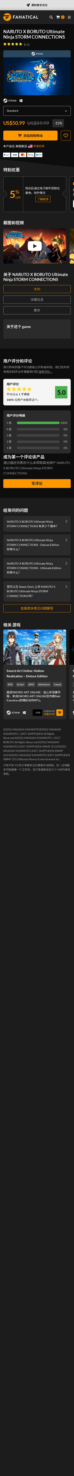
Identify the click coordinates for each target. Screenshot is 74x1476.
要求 (37, 310)
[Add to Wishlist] (66, 135)
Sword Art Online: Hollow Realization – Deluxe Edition (27, 673)
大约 (37, 289)
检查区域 (39, 146)
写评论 (37, 483)
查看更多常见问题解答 (37, 608)
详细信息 (37, 299)
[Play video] (35, 246)
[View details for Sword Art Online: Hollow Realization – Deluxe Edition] (34, 647)
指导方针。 (45, 371)
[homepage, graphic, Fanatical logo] (20, 17)
